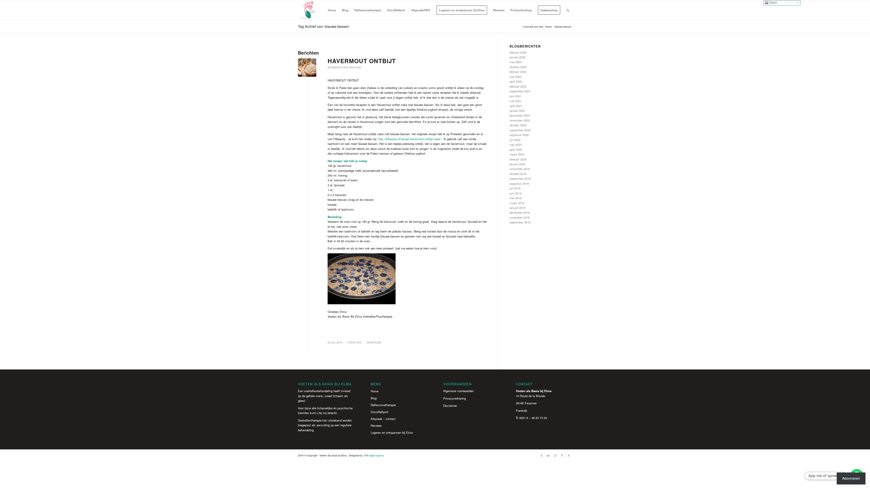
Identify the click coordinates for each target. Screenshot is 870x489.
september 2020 (520, 130)
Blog (374, 398)
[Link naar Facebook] (561, 455)
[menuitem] (332, 10)
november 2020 (520, 120)
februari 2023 (518, 72)
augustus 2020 (519, 135)
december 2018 (520, 212)
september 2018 (520, 222)
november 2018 (520, 217)
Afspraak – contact (383, 419)
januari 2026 (517, 57)
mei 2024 (516, 62)
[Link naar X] (541, 455)
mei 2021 (516, 101)
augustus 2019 (519, 183)
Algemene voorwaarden (458, 391)
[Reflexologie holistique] (308, 10)
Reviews (376, 425)
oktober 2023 (518, 67)
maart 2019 (517, 203)
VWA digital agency (373, 455)
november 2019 (520, 169)
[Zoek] (567, 10)
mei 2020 (516, 144)
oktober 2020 (518, 125)
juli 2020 (515, 140)
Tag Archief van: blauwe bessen (323, 26)
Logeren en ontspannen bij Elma (392, 432)
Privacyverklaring (454, 398)
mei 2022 (516, 76)
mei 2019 (516, 198)
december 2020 (520, 115)
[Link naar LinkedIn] (548, 455)
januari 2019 (517, 208)
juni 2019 (515, 193)
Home (374, 391)
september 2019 (520, 178)
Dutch (772, 2)
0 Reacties (354, 342)
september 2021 (520, 91)
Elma (378, 342)
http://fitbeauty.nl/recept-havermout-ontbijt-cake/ (409, 139)
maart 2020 (517, 154)
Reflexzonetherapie (383, 405)
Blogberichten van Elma (344, 67)
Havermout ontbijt (362, 61)
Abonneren (851, 478)
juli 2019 (515, 188)
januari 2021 (517, 110)
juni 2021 (515, 96)
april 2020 (516, 149)
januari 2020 (517, 164)
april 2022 (516, 81)
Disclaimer (450, 405)
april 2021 (516, 106)
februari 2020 (518, 159)
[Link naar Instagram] (555, 455)
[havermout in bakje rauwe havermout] (307, 67)
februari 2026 (518, 52)
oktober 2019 (518, 174)
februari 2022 (518, 86)
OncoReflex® (379, 412)
